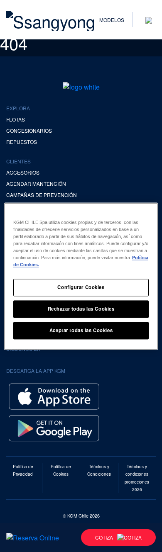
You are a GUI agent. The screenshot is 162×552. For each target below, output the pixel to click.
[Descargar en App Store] (54, 395)
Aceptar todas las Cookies (81, 330)
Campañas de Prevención (41, 194)
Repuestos (21, 141)
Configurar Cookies (80, 287)
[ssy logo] (81, 86)
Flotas (15, 119)
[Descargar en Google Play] (54, 427)
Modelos (111, 19)
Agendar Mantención (36, 183)
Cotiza (104, 537)
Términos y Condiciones (99, 470)
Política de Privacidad (23, 470)
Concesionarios (29, 130)
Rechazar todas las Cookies (81, 308)
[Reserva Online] (32, 537)
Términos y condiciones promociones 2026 (137, 478)
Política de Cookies (61, 470)
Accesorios (22, 172)
